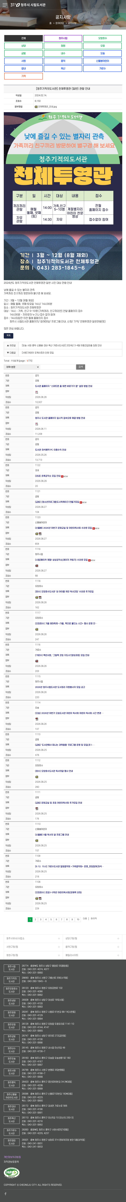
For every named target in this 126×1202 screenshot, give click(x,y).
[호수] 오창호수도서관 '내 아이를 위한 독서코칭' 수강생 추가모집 (64, 591)
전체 (23, 38)
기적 (23, 76)
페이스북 (5, 1193)
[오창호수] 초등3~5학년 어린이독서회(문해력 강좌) (58, 892)
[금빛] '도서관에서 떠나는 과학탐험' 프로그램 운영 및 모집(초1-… (65, 745)
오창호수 (102, 38)
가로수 (102, 68)
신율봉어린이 (102, 61)
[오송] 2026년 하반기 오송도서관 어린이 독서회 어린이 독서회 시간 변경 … (69, 713)
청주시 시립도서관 (68, 5)
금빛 (23, 53)
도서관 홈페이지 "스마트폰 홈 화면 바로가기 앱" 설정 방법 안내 (63, 386)
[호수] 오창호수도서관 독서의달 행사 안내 (54, 771)
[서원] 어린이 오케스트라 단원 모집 (38, 353)
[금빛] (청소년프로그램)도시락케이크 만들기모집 (57, 502)
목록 (8, 335)
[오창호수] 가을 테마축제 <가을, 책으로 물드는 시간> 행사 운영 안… (66, 623)
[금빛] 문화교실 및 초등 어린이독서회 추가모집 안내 (58, 802)
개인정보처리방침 (12, 1157)
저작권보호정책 (11, 1162)
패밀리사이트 (71, 955)
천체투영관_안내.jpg (47, 106)
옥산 (63, 68)
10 (78, 919)
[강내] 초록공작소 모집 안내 (47, 476)
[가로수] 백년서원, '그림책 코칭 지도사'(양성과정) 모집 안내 (62, 655)
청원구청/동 (12, 955)
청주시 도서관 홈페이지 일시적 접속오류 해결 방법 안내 (60, 418)
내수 (63, 53)
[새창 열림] (12, 1178)
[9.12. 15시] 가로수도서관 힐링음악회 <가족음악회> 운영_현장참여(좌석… (69, 866)
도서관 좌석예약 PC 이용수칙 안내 (50, 449)
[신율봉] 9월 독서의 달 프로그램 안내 (52, 834)
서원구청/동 (12, 947)
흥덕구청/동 (71, 947)
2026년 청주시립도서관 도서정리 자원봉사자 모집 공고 (60, 687)
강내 (23, 68)
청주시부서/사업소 (15, 938)
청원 (63, 45)
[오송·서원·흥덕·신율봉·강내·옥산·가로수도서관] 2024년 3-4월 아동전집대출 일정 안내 (62, 345)
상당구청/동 (71, 938)
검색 (81, 367)
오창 (102, 45)
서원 (23, 61)
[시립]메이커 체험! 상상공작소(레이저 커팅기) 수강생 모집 (61, 559)
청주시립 (63, 38)
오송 (102, 53)
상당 (23, 45)
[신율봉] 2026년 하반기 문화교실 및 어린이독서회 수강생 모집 (63, 528)
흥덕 (63, 61)
